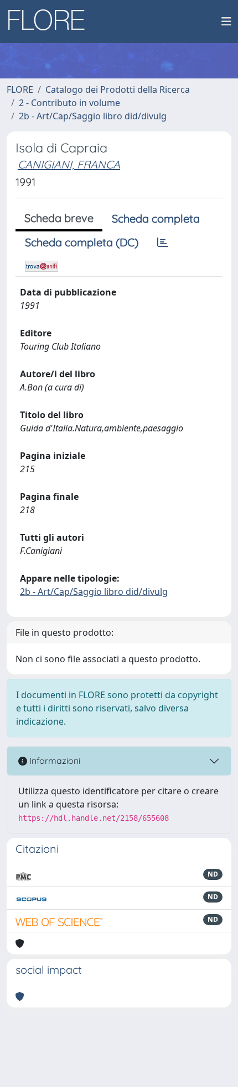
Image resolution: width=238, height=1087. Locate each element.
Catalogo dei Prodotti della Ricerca (117, 89)
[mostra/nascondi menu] (226, 21)
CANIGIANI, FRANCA (69, 164)
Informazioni (53, 760)
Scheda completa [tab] (156, 218)
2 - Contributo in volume (69, 103)
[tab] (163, 242)
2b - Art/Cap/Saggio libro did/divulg (93, 116)
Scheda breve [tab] (59, 218)
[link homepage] (50, 21)
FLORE (20, 89)
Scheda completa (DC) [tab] (81, 242)
